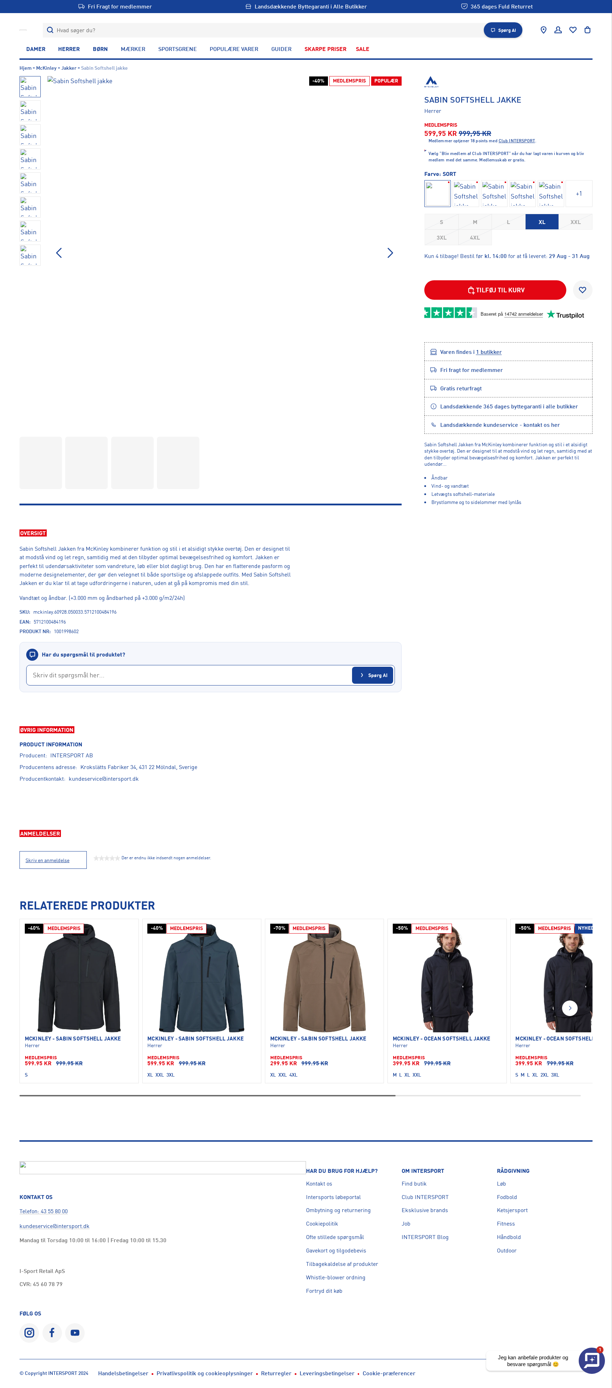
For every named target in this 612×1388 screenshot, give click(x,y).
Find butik (414, 1183)
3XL (442, 237)
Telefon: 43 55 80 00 (43, 1211)
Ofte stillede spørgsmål (335, 1236)
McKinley (46, 68)
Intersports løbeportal (333, 1196)
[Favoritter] (573, 30)
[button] (390, 253)
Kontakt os (319, 1183)
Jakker (68, 68)
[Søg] (50, 30)
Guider (281, 49)
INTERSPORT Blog (425, 1236)
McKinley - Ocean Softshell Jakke (441, 1039)
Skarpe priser (325, 49)
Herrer (69, 49)
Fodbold (507, 1196)
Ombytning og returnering (338, 1210)
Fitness (506, 1223)
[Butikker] (544, 30)
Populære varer (234, 49)
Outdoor (507, 1250)
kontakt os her (541, 424)
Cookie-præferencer (389, 1373)
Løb (501, 1183)
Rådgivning (513, 1171)
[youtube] (75, 1333)
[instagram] (29, 1333)
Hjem (25, 68)
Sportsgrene (177, 49)
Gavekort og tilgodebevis (336, 1250)
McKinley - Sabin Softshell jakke (73, 1039)
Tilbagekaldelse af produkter (342, 1263)
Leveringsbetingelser (327, 1373)
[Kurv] (588, 30)
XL (542, 221)
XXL (576, 221)
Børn (100, 49)
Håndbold (509, 1236)
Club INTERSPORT (425, 1196)
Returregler (276, 1373)
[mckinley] (508, 81)
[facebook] (52, 1333)
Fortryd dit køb (324, 1290)
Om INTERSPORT (423, 1171)
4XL (475, 237)
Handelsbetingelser (123, 1373)
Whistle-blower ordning (336, 1277)
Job (406, 1223)
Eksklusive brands (425, 1210)
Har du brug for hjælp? (342, 1171)
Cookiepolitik (322, 1223)
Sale (362, 49)
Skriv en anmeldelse (47, 860)
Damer (35, 49)
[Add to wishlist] (583, 290)
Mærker (133, 49)
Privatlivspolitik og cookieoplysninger (205, 1373)
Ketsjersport (512, 1210)
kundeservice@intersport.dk (104, 778)
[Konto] (558, 30)
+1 (579, 193)
